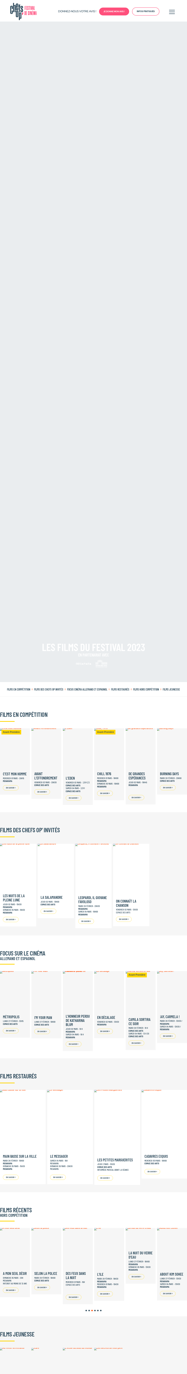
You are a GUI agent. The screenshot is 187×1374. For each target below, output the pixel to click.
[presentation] (86, 1310)
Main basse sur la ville (20, 1156)
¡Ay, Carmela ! (170, 1016)
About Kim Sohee (171, 1274)
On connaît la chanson (126, 903)
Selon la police (45, 1273)
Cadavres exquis (156, 1156)
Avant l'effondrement (45, 775)
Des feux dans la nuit (76, 1275)
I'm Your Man (43, 1017)
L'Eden (70, 778)
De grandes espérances (137, 775)
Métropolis (11, 1016)
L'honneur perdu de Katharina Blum (78, 1020)
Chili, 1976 (104, 773)
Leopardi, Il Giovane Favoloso (92, 899)
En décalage (106, 1017)
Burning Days (169, 773)
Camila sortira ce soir (139, 1021)
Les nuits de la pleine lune (14, 897)
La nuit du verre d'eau (141, 1255)
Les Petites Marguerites (115, 1160)
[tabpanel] (46, 1261)
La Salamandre (52, 897)
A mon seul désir (15, 1273)
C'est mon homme (15, 774)
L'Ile (100, 1274)
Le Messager (59, 1156)
